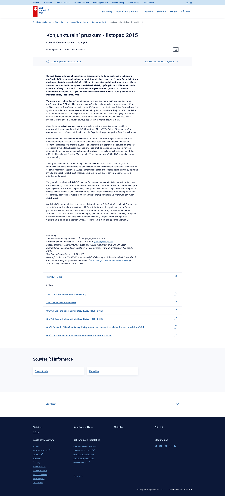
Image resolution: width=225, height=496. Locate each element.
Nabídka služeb (63, 3)
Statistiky (107, 11)
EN (187, 3)
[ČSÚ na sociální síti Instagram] (165, 446)
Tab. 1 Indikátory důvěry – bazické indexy (66, 294)
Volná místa (149, 3)
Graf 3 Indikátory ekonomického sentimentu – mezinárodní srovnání (79, 335)
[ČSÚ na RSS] (174, 446)
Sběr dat (161, 11)
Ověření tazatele (80, 462)
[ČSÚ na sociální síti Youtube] (160, 446)
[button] (51, 440)
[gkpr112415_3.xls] (176, 335)
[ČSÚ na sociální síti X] (156, 446)
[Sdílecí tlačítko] (176, 49)
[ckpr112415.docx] (176, 276)
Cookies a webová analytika (84, 446)
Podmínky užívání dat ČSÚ (84, 450)
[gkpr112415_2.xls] (176, 327)
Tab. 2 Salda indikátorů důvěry (61, 302)
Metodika (147, 11)
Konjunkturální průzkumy (77, 22)
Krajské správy (118, 3)
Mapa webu (78, 476)
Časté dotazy (134, 3)
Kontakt (36, 3)
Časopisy (36, 462)
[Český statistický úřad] (41, 11)
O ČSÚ (173, 11)
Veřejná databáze (40, 450)
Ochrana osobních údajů (83, 454)
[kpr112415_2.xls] (176, 302)
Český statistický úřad (42, 22)
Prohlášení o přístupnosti (83, 458)
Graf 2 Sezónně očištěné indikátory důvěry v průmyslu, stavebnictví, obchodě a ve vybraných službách (95, 327)
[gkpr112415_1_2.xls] (176, 318)
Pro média (48, 3)
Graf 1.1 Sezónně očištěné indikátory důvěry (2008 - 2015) (74, 311)
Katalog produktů (100, 3)
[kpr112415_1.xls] (176, 294)
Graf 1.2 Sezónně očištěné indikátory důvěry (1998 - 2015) (74, 319)
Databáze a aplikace (127, 11)
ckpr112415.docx (54, 277)
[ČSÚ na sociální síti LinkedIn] (170, 446)
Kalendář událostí (81, 3)
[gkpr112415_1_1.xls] (176, 310)
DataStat (36, 454)
